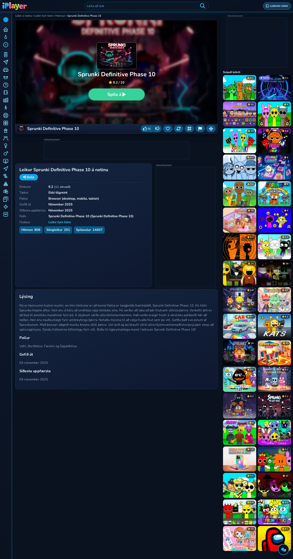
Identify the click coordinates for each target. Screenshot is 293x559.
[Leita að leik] (203, 6)
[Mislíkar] (157, 128)
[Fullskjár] (211, 128)
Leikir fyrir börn (59, 222)
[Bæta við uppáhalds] (167, 128)
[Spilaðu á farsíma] (189, 128)
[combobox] (147, 6)
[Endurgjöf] (200, 128)
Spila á (114, 94)
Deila (30, 177)
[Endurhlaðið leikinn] (178, 128)
